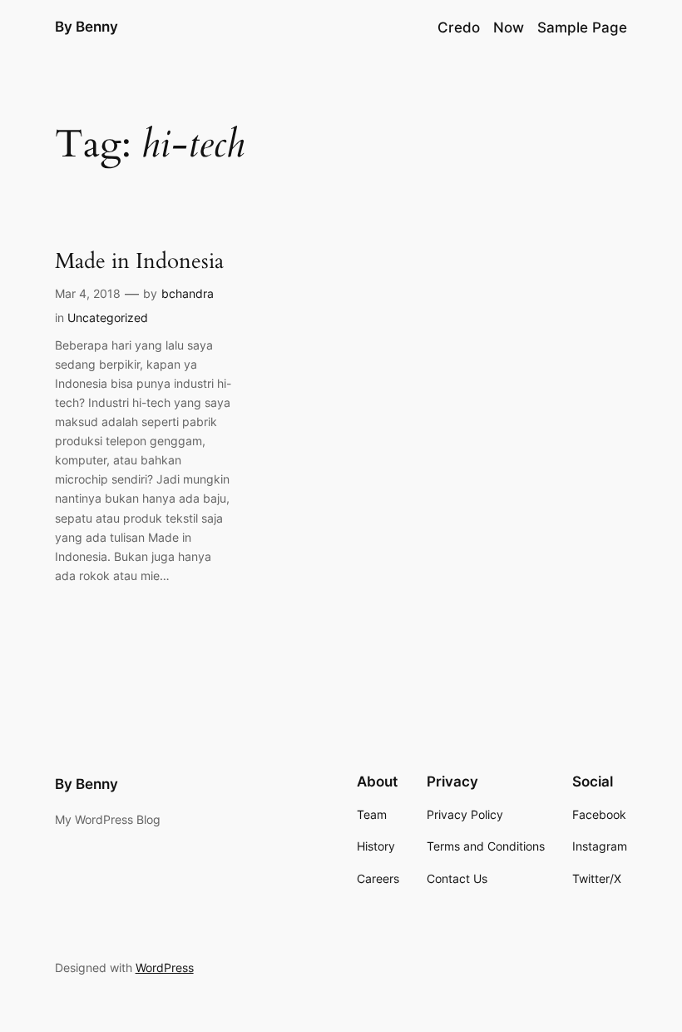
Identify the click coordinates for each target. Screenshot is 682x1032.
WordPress (165, 967)
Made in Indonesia (139, 261)
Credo (458, 27)
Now (508, 27)
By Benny (86, 26)
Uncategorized (107, 317)
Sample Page (582, 27)
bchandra (187, 293)
